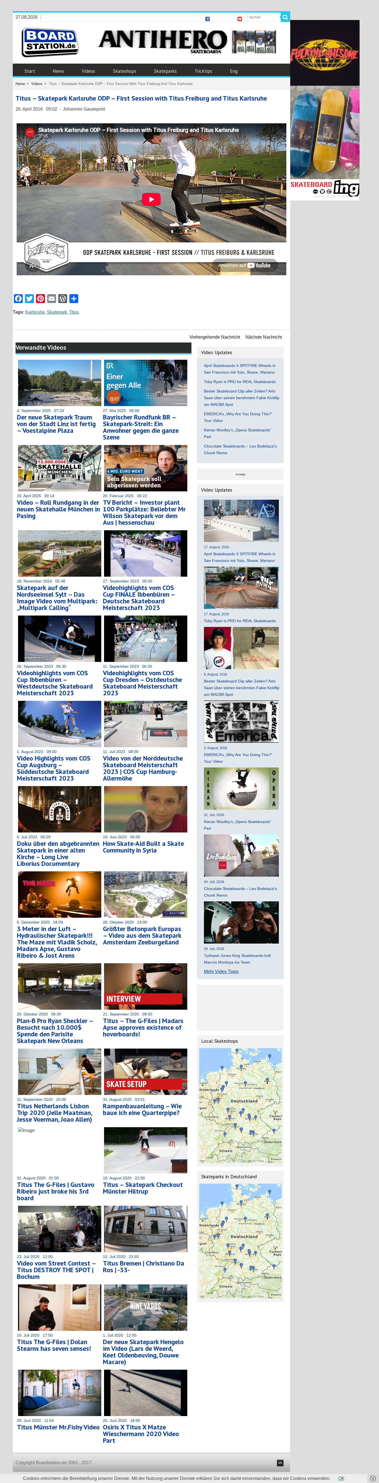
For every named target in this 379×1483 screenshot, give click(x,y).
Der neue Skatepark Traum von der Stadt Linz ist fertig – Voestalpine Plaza (56, 424)
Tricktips (203, 71)
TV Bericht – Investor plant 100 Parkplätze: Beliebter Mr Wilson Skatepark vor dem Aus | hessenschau (144, 512)
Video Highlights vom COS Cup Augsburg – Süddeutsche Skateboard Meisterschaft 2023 (53, 768)
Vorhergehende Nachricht (215, 337)
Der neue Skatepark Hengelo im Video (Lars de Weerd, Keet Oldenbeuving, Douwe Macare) (143, 1351)
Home (20, 84)
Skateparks (165, 71)
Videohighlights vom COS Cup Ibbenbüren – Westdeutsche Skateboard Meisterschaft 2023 (55, 683)
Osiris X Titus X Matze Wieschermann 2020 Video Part (141, 1434)
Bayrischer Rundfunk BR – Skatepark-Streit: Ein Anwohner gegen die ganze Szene (141, 427)
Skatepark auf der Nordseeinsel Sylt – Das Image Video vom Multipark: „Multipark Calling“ (57, 597)
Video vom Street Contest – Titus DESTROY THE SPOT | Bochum (56, 1270)
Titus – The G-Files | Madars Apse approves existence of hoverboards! (143, 1027)
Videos (88, 71)
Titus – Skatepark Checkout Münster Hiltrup (143, 1188)
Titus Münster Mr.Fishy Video (58, 1427)
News (58, 71)
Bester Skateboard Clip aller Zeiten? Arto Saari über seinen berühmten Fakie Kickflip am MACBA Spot (241, 398)
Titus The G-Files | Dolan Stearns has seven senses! (54, 1345)
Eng (233, 71)
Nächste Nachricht (264, 337)
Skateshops (124, 71)
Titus (74, 312)
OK (341, 1478)
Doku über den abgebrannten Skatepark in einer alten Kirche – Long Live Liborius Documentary (58, 853)
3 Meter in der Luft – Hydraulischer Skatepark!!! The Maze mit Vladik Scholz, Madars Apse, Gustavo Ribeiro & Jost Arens (57, 942)
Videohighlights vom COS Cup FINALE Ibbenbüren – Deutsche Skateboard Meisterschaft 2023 (139, 597)
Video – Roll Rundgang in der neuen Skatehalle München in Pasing (58, 509)
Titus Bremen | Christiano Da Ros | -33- (143, 1266)
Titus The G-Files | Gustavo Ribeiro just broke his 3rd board (55, 1191)
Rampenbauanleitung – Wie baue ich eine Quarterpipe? (142, 1109)
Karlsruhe (35, 312)
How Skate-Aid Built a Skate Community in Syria (143, 846)
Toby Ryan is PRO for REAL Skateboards (240, 381)
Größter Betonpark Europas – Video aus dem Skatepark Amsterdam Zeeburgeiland (142, 935)
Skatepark (57, 312)
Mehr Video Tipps (221, 971)
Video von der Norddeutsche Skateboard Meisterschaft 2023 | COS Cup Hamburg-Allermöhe (143, 768)
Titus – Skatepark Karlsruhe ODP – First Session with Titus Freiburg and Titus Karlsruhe (141, 98)
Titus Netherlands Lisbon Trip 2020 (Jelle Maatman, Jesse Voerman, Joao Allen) (54, 1113)
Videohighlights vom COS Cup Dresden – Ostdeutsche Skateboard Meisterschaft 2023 (142, 683)
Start (29, 71)
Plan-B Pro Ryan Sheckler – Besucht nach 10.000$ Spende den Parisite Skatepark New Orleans (55, 1030)
